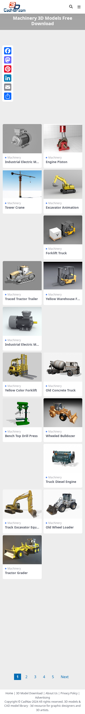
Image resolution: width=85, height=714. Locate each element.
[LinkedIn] (7, 78)
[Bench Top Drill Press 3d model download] (22, 413)
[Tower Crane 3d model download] (22, 184)
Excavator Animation (62, 207)
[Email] (7, 87)
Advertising (42, 697)
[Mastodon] (7, 59)
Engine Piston (56, 162)
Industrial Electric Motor (21, 164)
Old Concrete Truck (61, 390)
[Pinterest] (7, 68)
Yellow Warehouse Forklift (62, 301)
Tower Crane (14, 207)
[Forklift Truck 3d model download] (63, 230)
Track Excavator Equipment (21, 529)
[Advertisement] (42, 76)
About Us (52, 693)
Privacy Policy (69, 693)
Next (65, 676)
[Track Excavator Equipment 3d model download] (22, 504)
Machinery (14, 157)
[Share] (7, 96)
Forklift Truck (56, 253)
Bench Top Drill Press (21, 436)
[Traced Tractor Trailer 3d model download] (22, 275)
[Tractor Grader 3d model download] (22, 550)
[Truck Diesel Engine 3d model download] (63, 458)
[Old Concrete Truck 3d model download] (63, 367)
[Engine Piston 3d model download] (63, 138)
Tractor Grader (16, 573)
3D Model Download (29, 693)
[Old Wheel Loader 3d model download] (63, 504)
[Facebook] (7, 50)
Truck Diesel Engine (61, 481)
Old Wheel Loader (60, 527)
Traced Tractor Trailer (21, 299)
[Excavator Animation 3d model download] (63, 184)
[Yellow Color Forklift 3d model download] (22, 367)
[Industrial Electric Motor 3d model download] (22, 138)
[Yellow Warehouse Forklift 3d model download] (63, 275)
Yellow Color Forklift (21, 390)
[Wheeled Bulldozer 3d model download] (63, 413)
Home (9, 693)
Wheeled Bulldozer (60, 436)
